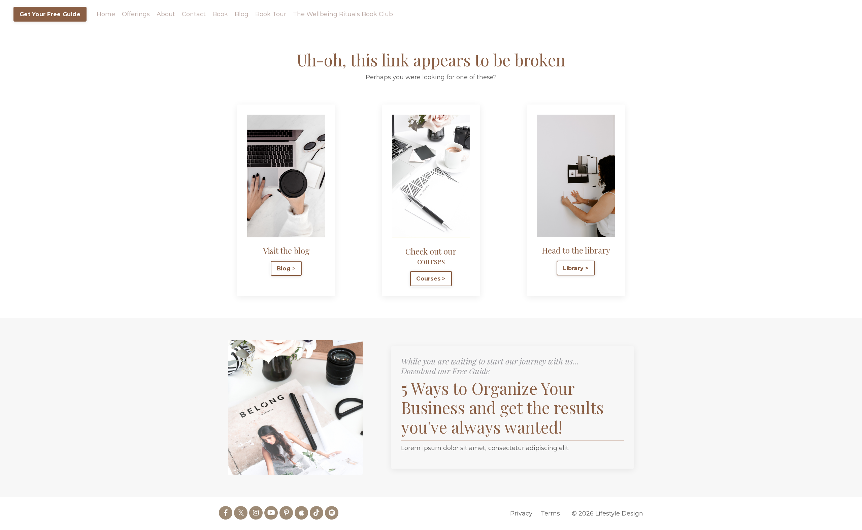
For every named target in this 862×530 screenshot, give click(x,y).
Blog (241, 14)
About (166, 14)
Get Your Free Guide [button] (50, 14)
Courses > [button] (430, 278)
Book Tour (270, 14)
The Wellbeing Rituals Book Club (343, 14)
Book (220, 14)
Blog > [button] (286, 268)
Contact (194, 14)
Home (106, 14)
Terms (550, 513)
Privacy (521, 513)
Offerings (136, 14)
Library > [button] (576, 268)
